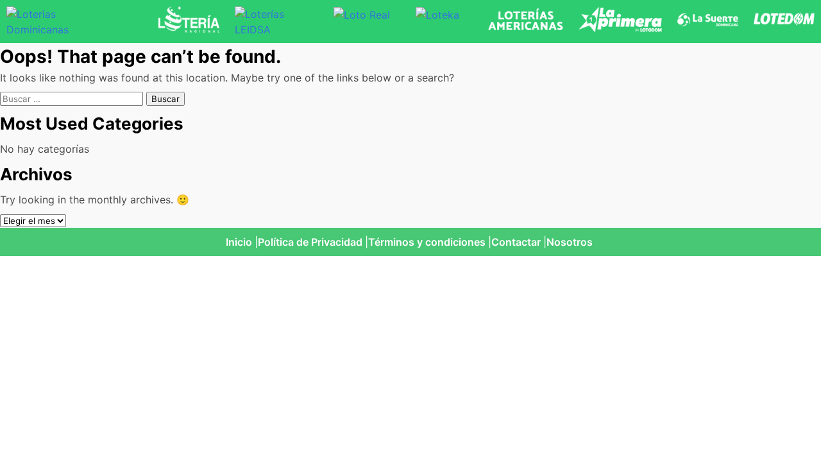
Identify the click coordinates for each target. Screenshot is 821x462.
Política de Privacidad (310, 241)
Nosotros (569, 241)
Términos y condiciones (427, 241)
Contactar (516, 241)
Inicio (239, 241)
